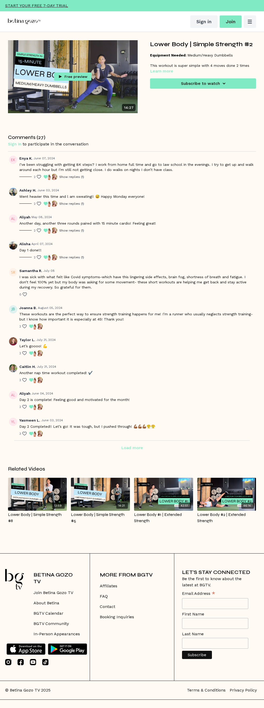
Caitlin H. (27, 367)
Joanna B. (28, 308)
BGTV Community (51, 623)
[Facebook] (21, 662)
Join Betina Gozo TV (53, 592)
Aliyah (24, 217)
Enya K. (25, 158)
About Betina (46, 602)
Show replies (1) (71, 177)
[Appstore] (26, 649)
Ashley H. (27, 190)
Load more (132, 447)
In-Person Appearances (57, 633)
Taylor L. (27, 340)
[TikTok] (45, 662)
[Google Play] (67, 649)
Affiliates (108, 585)
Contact (107, 606)
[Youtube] (33, 662)
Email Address (198, 593)
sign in (14, 144)
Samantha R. (30, 271)
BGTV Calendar (48, 613)
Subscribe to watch (200, 83)
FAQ (104, 596)
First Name (193, 614)
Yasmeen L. (29, 420)
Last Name (193, 633)
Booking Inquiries (117, 616)
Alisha (24, 244)
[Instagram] (8, 662)
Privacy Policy (243, 690)
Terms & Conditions (206, 690)
